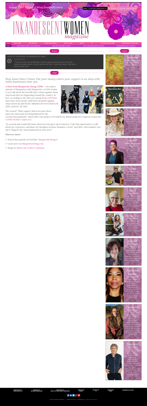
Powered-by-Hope (128, 390)
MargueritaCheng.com (32, 143)
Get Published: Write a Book (93, 46)
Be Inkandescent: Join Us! (126, 46)
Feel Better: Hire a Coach (61, 46)
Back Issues (68, 43)
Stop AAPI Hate (19, 59)
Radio (82, 43)
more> (132, 83)
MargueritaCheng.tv (48, 139)
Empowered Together (130, 43)
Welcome (17, 43)
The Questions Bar (107, 43)
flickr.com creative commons (30, 148)
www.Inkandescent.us (91, 399)
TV (92, 43)
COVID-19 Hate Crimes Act (18, 119)
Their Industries (50, 43)
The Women (32, 43)
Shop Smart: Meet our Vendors (28, 46)
